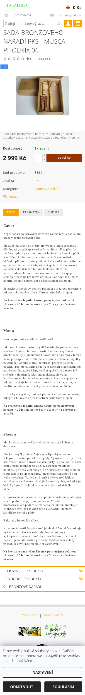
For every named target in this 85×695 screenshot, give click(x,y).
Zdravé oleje (29, 615)
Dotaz (13, 197)
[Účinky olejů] (55, 631)
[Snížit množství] (44, 160)
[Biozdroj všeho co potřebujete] (21, 6)
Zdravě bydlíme (53, 615)
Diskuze (53, 212)
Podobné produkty (23, 578)
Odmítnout (21, 686)
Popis (11, 212)
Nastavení (42, 672)
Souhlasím (63, 686)
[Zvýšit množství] (44, 156)
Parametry (31, 212)
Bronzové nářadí (48, 189)
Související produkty (24, 571)
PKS (38, 181)
